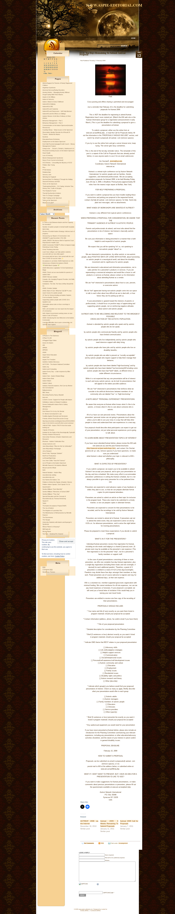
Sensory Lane (47, 174)
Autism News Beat (48, 378)
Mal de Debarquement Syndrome (53, 158)
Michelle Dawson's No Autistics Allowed (55, 465)
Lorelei (103, 909)
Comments (48, 569)
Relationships (47, 172)
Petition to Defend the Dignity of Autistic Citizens (57, 482)
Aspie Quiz (46, 357)
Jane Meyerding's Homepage (52, 448)
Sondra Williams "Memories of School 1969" (56, 491)
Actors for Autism (48, 343)
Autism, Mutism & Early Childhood (53, 102)
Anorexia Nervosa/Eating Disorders (54, 90)
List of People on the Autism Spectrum (54, 463)
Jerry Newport (47, 451)
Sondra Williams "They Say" (51, 494)
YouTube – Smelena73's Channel (53, 534)
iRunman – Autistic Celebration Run (53, 441)
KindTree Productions (49, 456)
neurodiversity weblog (49, 475)
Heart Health (46, 153)
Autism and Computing (49, 369)
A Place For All (47, 338)
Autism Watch (47, 381)
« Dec (45, 73)
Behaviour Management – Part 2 (53, 123)
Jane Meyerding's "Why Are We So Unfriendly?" (57, 446)
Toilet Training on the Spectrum (52, 198)
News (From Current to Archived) (53, 160)
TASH (44, 503)
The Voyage (46, 520)
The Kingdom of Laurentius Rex (52, 510)
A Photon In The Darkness (51, 335)
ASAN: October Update (50, 288)
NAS (44, 470)
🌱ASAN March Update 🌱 (51, 265)
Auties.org (46, 367)
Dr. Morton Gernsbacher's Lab (52, 414)
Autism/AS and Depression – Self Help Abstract (57, 111)
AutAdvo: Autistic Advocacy (51, 362)
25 (46, 69)
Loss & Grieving (48, 155)
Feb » (50, 73)
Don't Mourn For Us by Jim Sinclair (53, 411)
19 (48, 67)
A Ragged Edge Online (49, 340)
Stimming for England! (49, 177)
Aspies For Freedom (49, 359)
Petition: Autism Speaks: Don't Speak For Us (56, 484)
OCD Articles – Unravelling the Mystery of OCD (57, 162)
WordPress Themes (49, 572)
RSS (102, 843)
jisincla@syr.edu (116, 161)
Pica (44, 167)
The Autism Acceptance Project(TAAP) (54, 506)
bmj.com (45, 397)
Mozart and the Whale (49, 467)
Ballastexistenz (47, 390)
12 (48, 65)
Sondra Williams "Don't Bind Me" (52, 489)
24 (44, 69)
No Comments (89, 843)
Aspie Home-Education (50, 355)
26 (48, 69)
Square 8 (45, 501)
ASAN (44, 352)
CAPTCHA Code (108, 892)
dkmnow (45, 409)
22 (55, 67)
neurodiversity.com (48, 477)
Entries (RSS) (84, 910)
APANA (45, 347)
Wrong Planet (47, 531)
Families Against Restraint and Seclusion (55, 416)
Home (133, 38)
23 (57, 67)
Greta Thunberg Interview (51, 249)
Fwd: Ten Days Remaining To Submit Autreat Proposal (103, 53)
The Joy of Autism (48, 508)
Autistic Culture (47, 383)
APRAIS (45, 350)
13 (51, 65)
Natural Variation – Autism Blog (52, 472)
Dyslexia (45, 137)
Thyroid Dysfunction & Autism (52, 193)
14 (53, 65)
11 (46, 65)
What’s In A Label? (48, 202)
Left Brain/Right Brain (49, 458)
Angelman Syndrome (49, 87)
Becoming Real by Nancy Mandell (53, 395)
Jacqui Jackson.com (49, 444)
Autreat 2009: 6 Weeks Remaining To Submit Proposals (109, 823)
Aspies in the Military (49, 97)
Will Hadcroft (46, 529)
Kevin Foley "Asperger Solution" (52, 453)
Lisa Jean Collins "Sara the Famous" (54, 460)
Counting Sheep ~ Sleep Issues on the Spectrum (58, 130)
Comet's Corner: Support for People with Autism (57, 399)
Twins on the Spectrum (50, 200)
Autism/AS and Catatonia (50, 109)
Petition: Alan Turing (49, 165)
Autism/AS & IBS (48, 106)
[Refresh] (97, 884)
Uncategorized (123, 843)
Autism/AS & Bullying (49, 104)
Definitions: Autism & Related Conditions (55, 402)
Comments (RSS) (95, 910)
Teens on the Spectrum (50, 184)
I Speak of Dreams (48, 430)
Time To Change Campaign (51, 195)
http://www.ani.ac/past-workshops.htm (101, 448)
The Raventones (48, 517)
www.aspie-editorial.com (114, 5)
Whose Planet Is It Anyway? (51, 526)
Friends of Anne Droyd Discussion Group (55, 418)
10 (44, 65)
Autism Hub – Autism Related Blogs (53, 376)
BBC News (46, 392)
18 (46, 67)
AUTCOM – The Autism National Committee (56, 364)
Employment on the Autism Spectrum (54, 141)
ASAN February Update (50, 277)
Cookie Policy (59, 556)
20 (51, 67)
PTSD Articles (47, 170)
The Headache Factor (49, 191)
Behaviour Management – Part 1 (53, 120)
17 (44, 67)
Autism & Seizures (48, 99)
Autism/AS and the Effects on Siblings (54, 113)
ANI (44, 345)
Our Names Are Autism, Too (51, 479)
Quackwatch (46, 487)
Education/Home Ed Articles (51, 139)
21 (53, 67)
